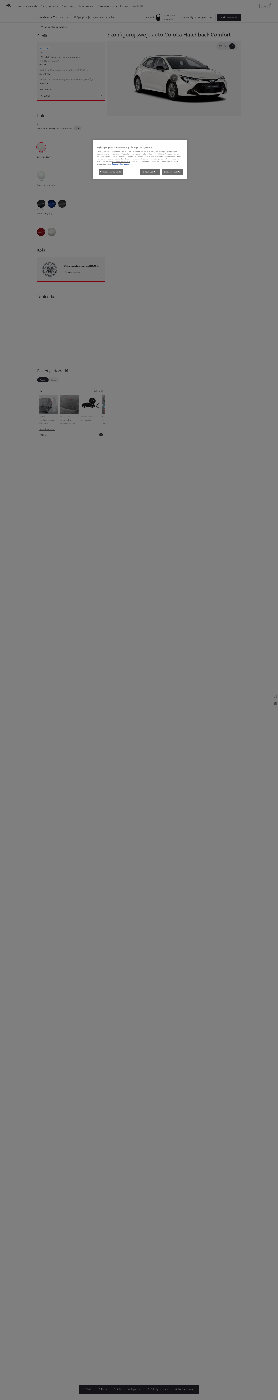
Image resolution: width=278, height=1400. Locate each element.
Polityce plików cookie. (121, 164)
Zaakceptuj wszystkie (172, 172)
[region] (140, 159)
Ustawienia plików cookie (111, 172)
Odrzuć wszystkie (150, 172)
